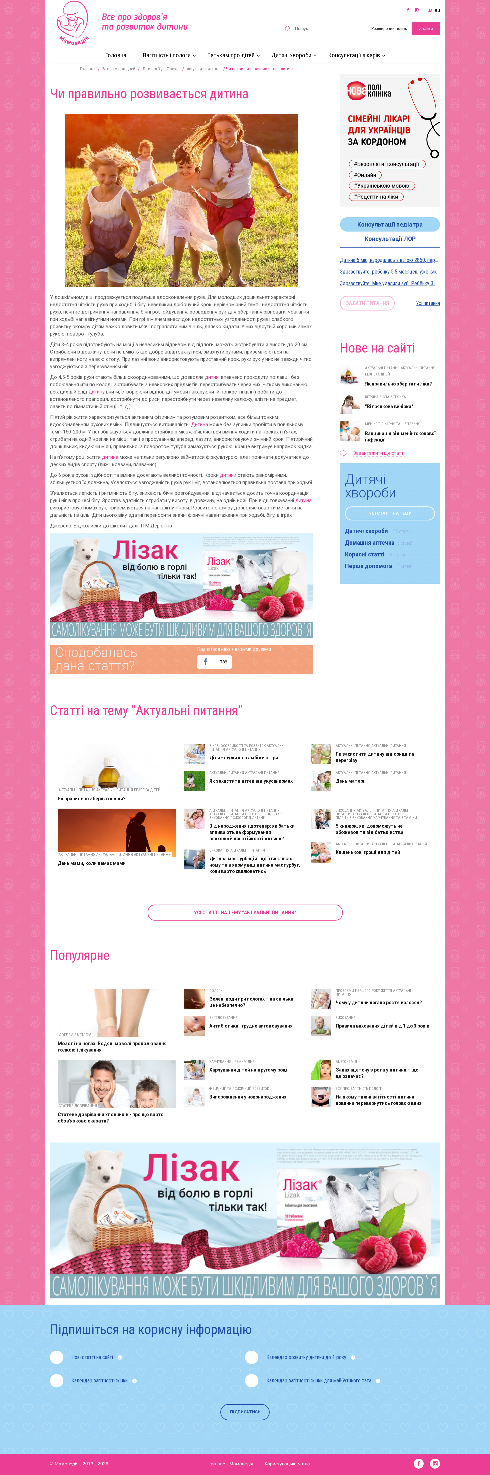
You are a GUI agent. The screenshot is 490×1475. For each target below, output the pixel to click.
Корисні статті (375, 554)
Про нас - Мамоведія (230, 1463)
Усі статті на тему (390, 513)
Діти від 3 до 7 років (161, 68)
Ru (437, 10)
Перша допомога (378, 566)
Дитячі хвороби (378, 531)
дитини (228, 475)
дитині (212, 377)
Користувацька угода (287, 1463)
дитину (97, 392)
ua (430, 10)
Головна (115, 55)
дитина (110, 457)
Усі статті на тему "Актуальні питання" (245, 912)
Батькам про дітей (118, 68)
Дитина (199, 424)
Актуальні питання (204, 68)
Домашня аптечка (378, 542)
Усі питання (428, 303)
